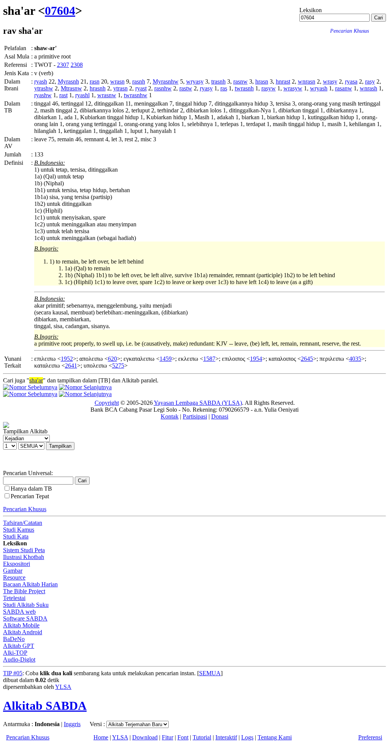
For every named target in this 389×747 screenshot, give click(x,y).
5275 (118, 365)
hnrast (283, 81)
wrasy (330, 81)
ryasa (351, 81)
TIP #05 (12, 673)
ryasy (206, 88)
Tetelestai (14, 598)
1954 (256, 358)
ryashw (43, 95)
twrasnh (244, 88)
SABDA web (19, 611)
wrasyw (292, 88)
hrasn (261, 81)
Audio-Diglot (19, 659)
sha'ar (36, 380)
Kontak (170, 416)
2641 (71, 365)
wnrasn (306, 81)
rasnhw (163, 88)
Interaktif (226, 737)
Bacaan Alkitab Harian (30, 584)
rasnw (240, 81)
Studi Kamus (18, 529)
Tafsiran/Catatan (22, 523)
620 (112, 358)
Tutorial (202, 737)
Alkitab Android (22, 632)
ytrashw (43, 88)
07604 (60, 10)
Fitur (167, 737)
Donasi (219, 416)
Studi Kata (15, 536)
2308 (77, 65)
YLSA (63, 687)
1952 (67, 358)
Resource (14, 577)
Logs (247, 737)
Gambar (12, 570)
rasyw (268, 88)
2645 (307, 358)
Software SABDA (25, 618)
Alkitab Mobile (21, 625)
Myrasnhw (166, 81)
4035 (355, 358)
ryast (141, 88)
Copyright (107, 403)
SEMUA (210, 673)
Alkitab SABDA (45, 705)
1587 (209, 358)
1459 (166, 358)
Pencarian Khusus (24, 509)
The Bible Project (24, 591)
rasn (95, 81)
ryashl (82, 95)
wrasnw (106, 95)
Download (145, 737)
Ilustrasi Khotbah (23, 557)
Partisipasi (195, 416)
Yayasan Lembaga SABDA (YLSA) (198, 403)
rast (63, 95)
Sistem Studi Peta (24, 550)
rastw (185, 88)
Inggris (72, 724)
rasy (370, 81)
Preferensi (370, 737)
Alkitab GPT (18, 646)
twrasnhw (135, 95)
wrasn (117, 81)
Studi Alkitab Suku (26, 605)
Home (100, 737)
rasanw (343, 88)
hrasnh (98, 88)
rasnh (138, 81)
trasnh (218, 81)
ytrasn (120, 88)
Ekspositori (16, 564)
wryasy (195, 81)
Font (182, 737)
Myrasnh (68, 81)
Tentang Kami (275, 737)
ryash (40, 81)
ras (223, 88)
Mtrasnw (71, 88)
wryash (318, 88)
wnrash (368, 88)
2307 (63, 65)
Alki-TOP (15, 652)
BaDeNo (14, 639)
